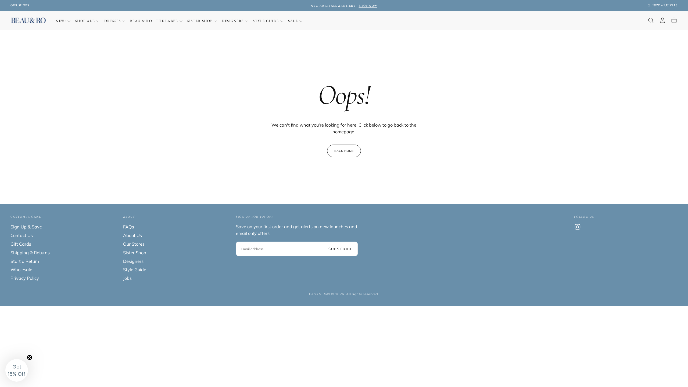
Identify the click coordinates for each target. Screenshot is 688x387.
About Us (132, 235)
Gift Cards (20, 244)
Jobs (127, 278)
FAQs (128, 227)
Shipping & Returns (30, 252)
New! (61, 21)
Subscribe (340, 249)
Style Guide (266, 21)
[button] (650, 20)
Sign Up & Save (26, 227)
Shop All (85, 21)
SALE (293, 21)
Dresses (112, 21)
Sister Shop (200, 21)
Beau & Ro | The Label (154, 21)
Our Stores (134, 244)
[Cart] (674, 20)
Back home (344, 151)
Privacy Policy (24, 278)
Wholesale (21, 269)
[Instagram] (577, 226)
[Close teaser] (29, 357)
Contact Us (21, 235)
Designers (233, 21)
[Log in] (662, 20)
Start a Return (24, 261)
